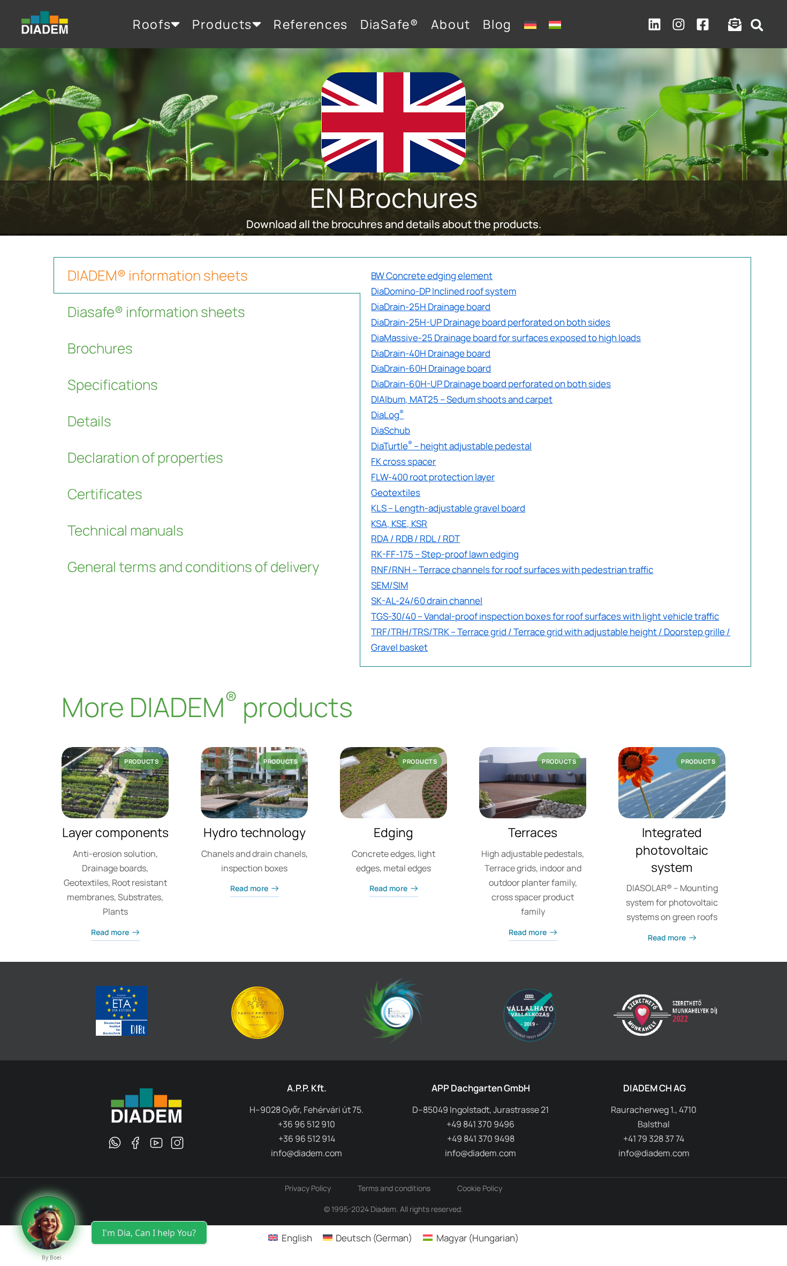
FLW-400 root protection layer (433, 477)
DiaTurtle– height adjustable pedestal (451, 446)
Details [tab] (89, 421)
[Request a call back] (48, 1223)
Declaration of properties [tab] (145, 457)
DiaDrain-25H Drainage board (430, 306)
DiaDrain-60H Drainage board (431, 368)
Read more (110, 932)
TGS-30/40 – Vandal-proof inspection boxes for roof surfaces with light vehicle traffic (545, 616)
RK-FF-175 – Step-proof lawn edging (445, 554)
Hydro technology (254, 832)
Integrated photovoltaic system (671, 849)
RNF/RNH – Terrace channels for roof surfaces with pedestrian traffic (512, 569)
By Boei (52, 1257)
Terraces (532, 832)
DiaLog (387, 415)
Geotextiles (395, 492)
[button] (756, 24)
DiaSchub (390, 430)
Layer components (115, 832)
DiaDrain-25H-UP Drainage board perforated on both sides (490, 322)
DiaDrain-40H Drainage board (430, 353)
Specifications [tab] (112, 384)
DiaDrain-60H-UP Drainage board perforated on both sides (491, 384)
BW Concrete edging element (432, 275)
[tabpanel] (555, 462)
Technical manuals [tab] (125, 530)
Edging (393, 832)
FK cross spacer (403, 461)
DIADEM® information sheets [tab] (157, 275)
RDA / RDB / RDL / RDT (415, 538)
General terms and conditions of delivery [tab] (193, 566)
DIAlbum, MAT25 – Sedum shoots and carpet (462, 399)
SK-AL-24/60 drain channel (426, 600)
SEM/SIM (389, 585)
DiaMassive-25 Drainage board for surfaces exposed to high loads (506, 337)
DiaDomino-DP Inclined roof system (443, 291)
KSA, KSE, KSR (399, 523)
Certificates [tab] (104, 493)
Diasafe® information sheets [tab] (156, 311)
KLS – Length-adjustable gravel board (448, 508)
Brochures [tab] (100, 348)
